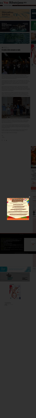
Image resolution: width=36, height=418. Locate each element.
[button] (29, 196)
